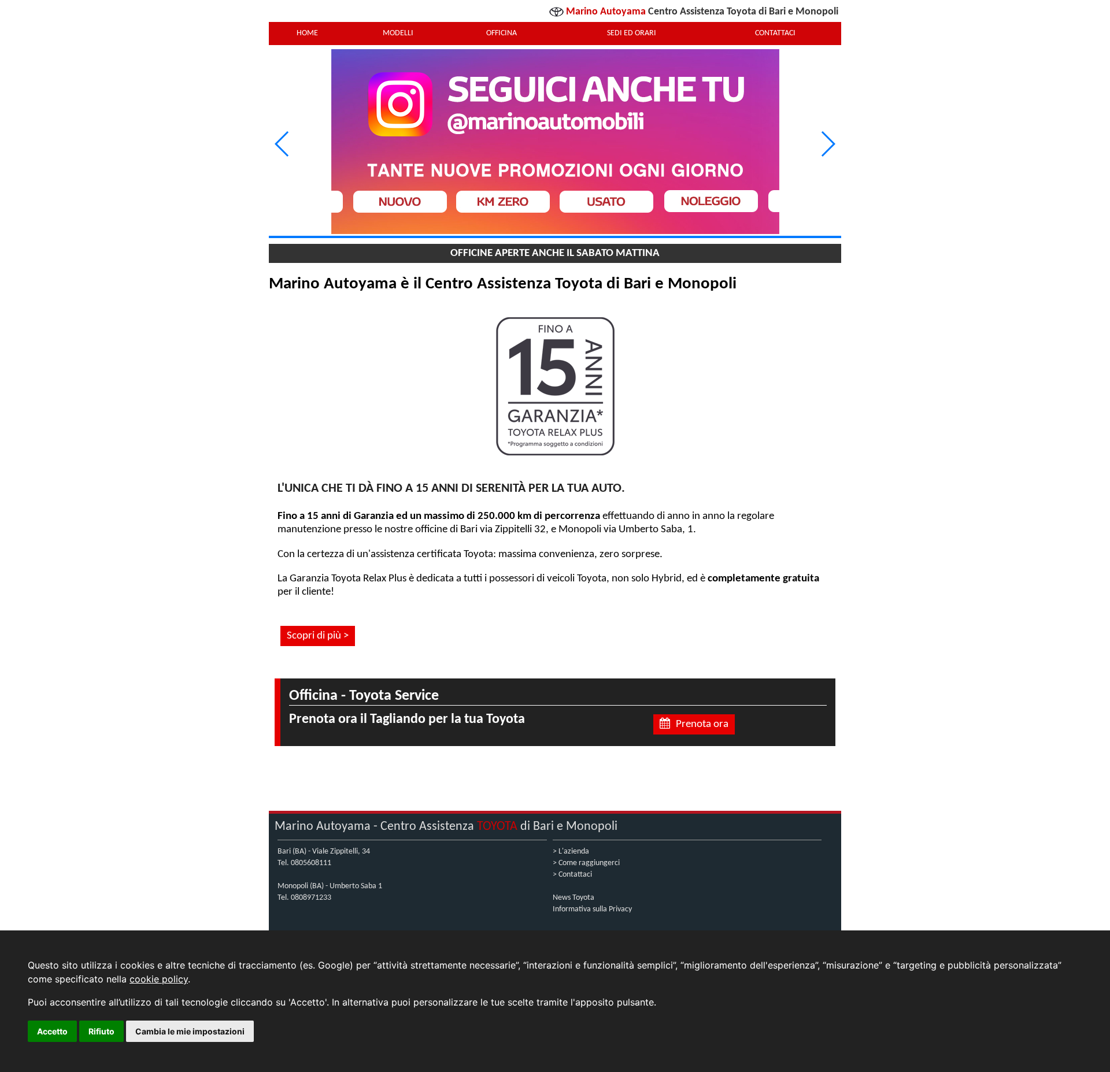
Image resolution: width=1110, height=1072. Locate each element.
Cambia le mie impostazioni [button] (190, 1031)
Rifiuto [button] (101, 1031)
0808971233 (311, 897)
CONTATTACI (775, 33)
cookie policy (159, 979)
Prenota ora (702, 724)
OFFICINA (501, 33)
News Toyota (573, 897)
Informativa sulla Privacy (592, 909)
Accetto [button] (52, 1031)
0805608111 (311, 863)
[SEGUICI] (555, 143)
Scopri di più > (318, 635)
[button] (827, 144)
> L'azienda (571, 851)
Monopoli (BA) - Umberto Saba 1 (330, 886)
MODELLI (398, 33)
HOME (307, 33)
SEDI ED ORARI (631, 33)
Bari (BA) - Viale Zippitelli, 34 (324, 851)
